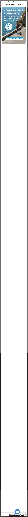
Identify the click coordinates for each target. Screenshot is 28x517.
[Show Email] (20, 516)
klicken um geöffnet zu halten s (14, 1)
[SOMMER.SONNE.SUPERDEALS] (14, 25)
